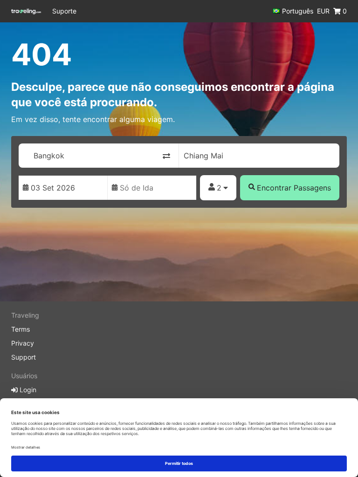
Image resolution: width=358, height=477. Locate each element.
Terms (20, 329)
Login (27, 390)
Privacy (22, 343)
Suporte (64, 11)
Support (23, 357)
